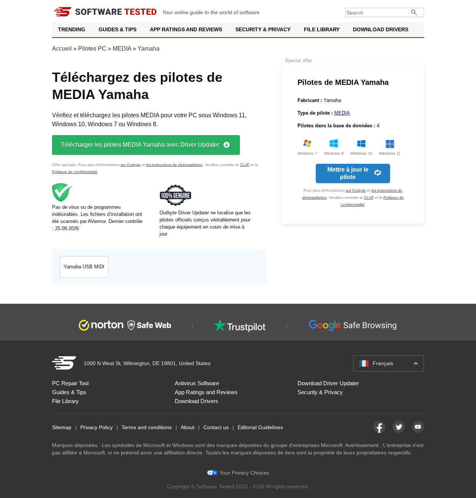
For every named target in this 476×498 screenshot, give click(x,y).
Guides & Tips (117, 29)
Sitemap (61, 427)
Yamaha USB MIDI (84, 266)
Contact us (216, 427)
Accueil (62, 48)
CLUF (245, 165)
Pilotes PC (92, 48)
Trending (71, 29)
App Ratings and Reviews (186, 29)
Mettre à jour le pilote (348, 173)
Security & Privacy (262, 29)
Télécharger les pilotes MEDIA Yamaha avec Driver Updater (140, 144)
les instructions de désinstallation (174, 165)
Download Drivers (380, 29)
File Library (322, 29)
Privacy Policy (96, 427)
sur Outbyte (130, 165)
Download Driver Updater (328, 383)
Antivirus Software (197, 383)
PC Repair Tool (70, 383)
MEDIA (122, 48)
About (187, 427)
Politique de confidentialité (74, 172)
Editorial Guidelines (260, 427)
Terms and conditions (147, 427)
